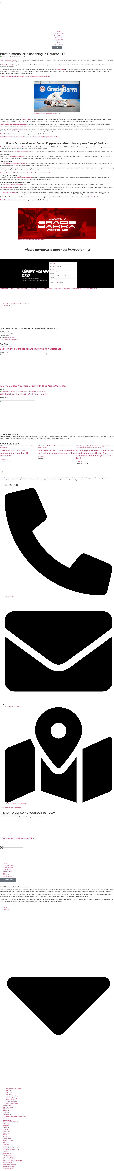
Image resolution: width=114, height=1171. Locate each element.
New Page (6, 1144)
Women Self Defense (12, 1096)
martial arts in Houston (19, 129)
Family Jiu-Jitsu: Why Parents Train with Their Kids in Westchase (33, 386)
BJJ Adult (9, 1094)
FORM (5, 1135)
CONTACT (6, 1109)
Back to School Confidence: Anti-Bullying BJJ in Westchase (30, 348)
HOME (5, 908)
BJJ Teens (9, 1092)
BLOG (4, 1118)
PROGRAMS (6, 1124)
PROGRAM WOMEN (8, 1157)
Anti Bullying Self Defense (13, 1088)
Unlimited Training (11, 1098)
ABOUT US (6, 1111)
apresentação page (8, 1166)
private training (26, 119)
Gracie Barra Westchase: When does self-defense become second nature (57, 451)
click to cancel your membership (11, 807)
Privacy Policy (6, 832)
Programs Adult (7, 1155)
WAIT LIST (6, 1142)
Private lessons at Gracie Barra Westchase (13, 124)
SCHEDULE (6, 1112)
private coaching (60, 69)
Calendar (5, 1151)
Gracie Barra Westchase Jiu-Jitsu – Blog (15, 1116)
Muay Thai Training (11, 1099)
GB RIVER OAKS (7, 1114)
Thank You (6, 1137)
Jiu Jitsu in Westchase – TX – (11, 1148)
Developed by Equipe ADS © (18, 838)
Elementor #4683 (8, 1168)
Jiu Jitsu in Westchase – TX (11, 1146)
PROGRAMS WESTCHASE (10, 1122)
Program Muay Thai (9, 1159)
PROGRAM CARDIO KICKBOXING (12, 1161)
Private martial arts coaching (8, 60)
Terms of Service (8, 1140)
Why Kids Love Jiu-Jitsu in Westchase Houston (24, 394)
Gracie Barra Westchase (9, 65)
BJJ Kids (8, 1090)
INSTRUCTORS (7, 1105)
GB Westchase (7, 1120)
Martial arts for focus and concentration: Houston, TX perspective (14, 453)
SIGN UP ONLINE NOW (10, 1107)
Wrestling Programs (12, 1103)
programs (6, 1125)
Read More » (3, 459)
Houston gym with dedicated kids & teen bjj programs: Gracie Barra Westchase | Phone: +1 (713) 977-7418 (94, 454)
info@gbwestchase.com (11, 339)
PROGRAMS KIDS (8, 1153)
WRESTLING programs (9, 1164)
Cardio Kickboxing (11, 1101)
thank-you (6, 1133)
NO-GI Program (7, 1162)
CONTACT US (7, 1129)
